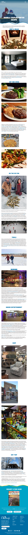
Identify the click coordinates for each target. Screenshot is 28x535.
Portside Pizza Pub (22, 127)
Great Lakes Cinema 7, (9, 330)
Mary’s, (21, 444)
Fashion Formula (5, 446)
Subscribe (4, 528)
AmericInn (4, 78)
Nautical (19, 126)
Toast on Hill (12, 471)
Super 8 (10, 78)
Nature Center (5, 246)
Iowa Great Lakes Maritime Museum (13, 291)
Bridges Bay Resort (7, 76)
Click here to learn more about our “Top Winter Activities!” (9, 482)
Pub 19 (10, 127)
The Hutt (3, 126)
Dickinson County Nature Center (6, 326)
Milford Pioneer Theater (12, 331)
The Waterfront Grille (16, 125)
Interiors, (9, 446)
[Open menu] (25, 1)
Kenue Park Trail (17, 242)
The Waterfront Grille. (19, 76)
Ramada (7, 78)
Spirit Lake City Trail (6, 243)
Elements (10, 442)
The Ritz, (10, 126)
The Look (22, 445)
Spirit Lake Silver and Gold (15, 446)
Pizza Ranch (9, 131)
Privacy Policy (19, 533)
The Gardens (7, 126)
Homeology (6, 442)
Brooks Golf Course (6, 245)
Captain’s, (13, 126)
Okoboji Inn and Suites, (15, 77)
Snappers (15, 126)
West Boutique (12, 443)
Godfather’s (5, 131)
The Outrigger (21, 125)
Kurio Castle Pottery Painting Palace (7, 325)
